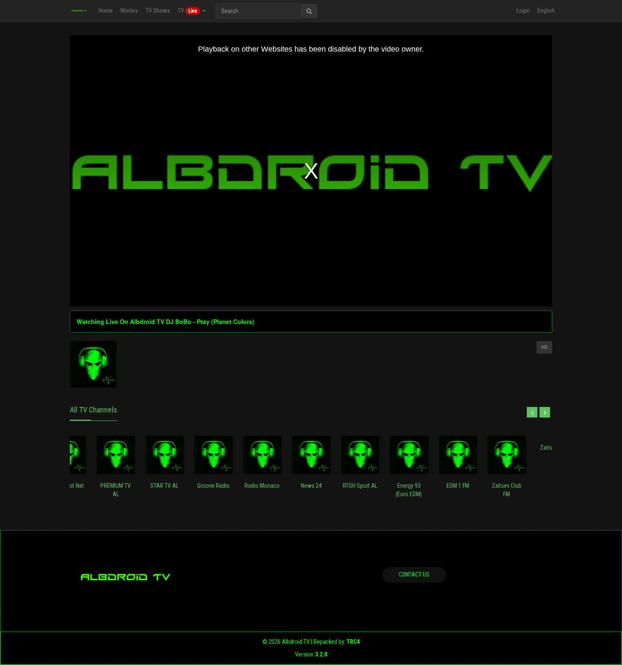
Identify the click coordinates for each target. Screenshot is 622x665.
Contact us (414, 574)
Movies (129, 10)
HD (544, 347)
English (546, 10)
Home (106, 10)
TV (187, 10)
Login (523, 10)
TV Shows (158, 10)
